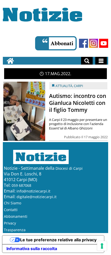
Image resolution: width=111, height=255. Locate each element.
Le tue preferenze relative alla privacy (58, 239)
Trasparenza (15, 229)
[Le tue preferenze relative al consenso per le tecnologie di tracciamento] (102, 246)
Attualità (64, 85)
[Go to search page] (87, 61)
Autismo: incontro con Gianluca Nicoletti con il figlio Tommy (77, 102)
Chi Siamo (12, 202)
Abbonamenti (15, 216)
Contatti (11, 209)
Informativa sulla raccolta (31, 248)
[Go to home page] (10, 61)
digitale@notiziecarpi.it (37, 196)
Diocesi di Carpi (69, 168)
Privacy (10, 223)
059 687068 (21, 185)
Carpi (78, 85)
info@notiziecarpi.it (33, 191)
